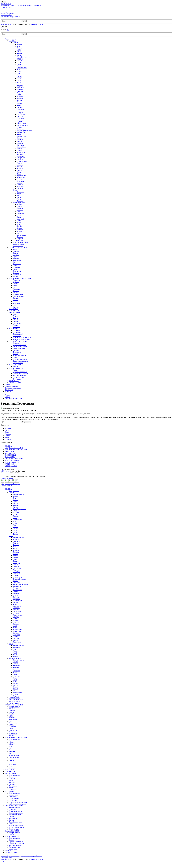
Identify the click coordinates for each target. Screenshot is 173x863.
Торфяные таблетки (19, 345)
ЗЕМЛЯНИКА (14, 310)
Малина (15, 265)
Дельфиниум (21, 123)
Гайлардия (20, 109)
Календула (20, 129)
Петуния (20, 159)
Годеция (19, 122)
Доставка (22, 5)
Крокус (15, 318)
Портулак (20, 163)
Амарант (20, 91)
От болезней (17, 336)
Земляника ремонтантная (13, 398)
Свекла (19, 75)
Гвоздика (20, 113)
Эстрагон (20, 238)
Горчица (20, 206)
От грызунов (17, 330)
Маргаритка (21, 152)
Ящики (15, 354)
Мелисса (20, 210)
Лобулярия (20, 145)
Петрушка (20, 213)
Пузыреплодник (18, 296)
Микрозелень (21, 235)
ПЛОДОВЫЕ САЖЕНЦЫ (18, 247)
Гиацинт (16, 316)
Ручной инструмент (19, 355)
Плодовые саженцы (11, 386)
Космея (19, 138)
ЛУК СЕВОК (13, 309)
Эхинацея (20, 186)
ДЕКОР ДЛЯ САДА (16, 368)
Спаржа (19, 77)
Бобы (18, 46)
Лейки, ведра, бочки (20, 346)
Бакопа (19, 95)
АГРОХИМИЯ (14, 328)
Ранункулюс (17, 323)
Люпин (19, 149)
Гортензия (16, 280)
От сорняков (17, 332)
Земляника (20, 192)
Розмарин (20, 237)
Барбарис (16, 282)
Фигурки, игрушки (19, 375)
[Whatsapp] (14, 482)
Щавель (19, 228)
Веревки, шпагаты (19, 348)
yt (5, 11)
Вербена (20, 104)
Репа (18, 73)
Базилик (19, 204)
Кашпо (15, 370)
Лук (18, 233)
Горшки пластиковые (20, 372)
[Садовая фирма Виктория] (10, 484)
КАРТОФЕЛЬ (14, 381)
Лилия (15, 314)
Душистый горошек (23, 125)
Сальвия (20, 170)
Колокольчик (21, 136)
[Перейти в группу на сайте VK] (3, 482)
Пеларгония (21, 158)
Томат (19, 78)
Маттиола (20, 154)
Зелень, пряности (19, 203)
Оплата (28, 5)
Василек (20, 102)
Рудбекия (20, 168)
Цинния (19, 183)
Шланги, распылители (20, 361)
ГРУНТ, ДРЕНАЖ (15, 382)
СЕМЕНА (12, 41)
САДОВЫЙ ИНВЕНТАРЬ (18, 341)
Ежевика (16, 258)
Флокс (19, 174)
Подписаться (26, 422)
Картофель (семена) (23, 57)
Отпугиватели (18, 363)
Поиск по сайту (6, 15)
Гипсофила (20, 118)
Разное (19, 199)
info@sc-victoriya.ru (36, 24)
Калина (15, 283)
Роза (14, 305)
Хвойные (16, 307)
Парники (16, 350)
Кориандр (20, 208)
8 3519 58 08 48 (6, 4)
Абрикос (16, 249)
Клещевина (21, 132)
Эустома (20, 185)
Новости (4, 5)
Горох (19, 50)
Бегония (19, 100)
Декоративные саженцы (13, 388)
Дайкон (19, 51)
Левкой (19, 141)
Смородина (17, 271)
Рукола (19, 215)
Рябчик (15, 325)
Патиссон (20, 64)
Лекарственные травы (20, 242)
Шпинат (20, 229)
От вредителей (18, 334)
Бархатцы (20, 98)
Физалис (20, 201)
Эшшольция (21, 188)
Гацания (20, 111)
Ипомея (19, 127)
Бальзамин (20, 96)
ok (3, 11)
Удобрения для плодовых (21, 339)
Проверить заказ (6, 7)
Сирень (15, 298)
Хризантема (21, 177)
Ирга (14, 262)
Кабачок (19, 53)
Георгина (20, 116)
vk (1, 11)
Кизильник (16, 289)
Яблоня (15, 276)
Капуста (19, 55)
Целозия (20, 179)
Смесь (19, 172)
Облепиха (16, 267)
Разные (19, 167)
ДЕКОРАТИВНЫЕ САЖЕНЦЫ (20, 278)
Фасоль (19, 82)
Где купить (11, 5)
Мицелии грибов (19, 244)
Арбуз (19, 194)
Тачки (15, 357)
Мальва (19, 150)
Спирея (15, 300)
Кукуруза (20, 59)
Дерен (15, 285)
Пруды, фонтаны (18, 377)
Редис (19, 69)
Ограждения (17, 379)
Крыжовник (17, 264)
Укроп (19, 222)
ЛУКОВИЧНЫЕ (14, 312)
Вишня (15, 253)
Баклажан (20, 44)
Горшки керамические (20, 373)
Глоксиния (20, 120)
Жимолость (17, 260)
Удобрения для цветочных (22, 337)
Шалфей (20, 226)
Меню (3, 2)
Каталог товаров (10, 39)
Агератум (20, 86)
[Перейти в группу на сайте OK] (6, 482)
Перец (19, 66)
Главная (7, 395)
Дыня (19, 197)
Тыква (19, 80)
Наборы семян (18, 246)
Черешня (16, 273)
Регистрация (10, 13)
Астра (19, 93)
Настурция (20, 156)
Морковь (20, 60)
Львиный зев (21, 147)
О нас (17, 5)
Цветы (15, 84)
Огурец (19, 62)
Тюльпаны (16, 327)
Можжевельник (18, 294)
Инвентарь (16, 343)
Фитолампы (17, 352)
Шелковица (17, 274)
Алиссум (20, 89)
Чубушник (16, 303)
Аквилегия (20, 87)
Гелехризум (21, 114)
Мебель (15, 366)
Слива (15, 269)
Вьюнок (19, 107)
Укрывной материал (20, 359)
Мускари (16, 319)
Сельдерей (20, 219)
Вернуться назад (14, 491)
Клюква (19, 195)
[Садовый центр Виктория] (10, 16)
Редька (19, 71)
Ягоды (15, 190)
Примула (20, 165)
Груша (15, 256)
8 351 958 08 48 (6, 24)
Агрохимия (9, 390)
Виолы (19, 105)
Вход (3, 13)
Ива (14, 287)
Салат (19, 217)
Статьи (7, 397)
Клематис (16, 291)
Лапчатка (16, 292)
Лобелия (20, 143)
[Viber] (17, 482)
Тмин (19, 220)
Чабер (19, 224)
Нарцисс (16, 321)
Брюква (19, 48)
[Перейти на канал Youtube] (10, 482)
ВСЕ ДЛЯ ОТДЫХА (16, 364)
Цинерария (20, 181)
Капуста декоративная (24, 131)
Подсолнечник (22, 68)
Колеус (19, 134)
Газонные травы (18, 240)
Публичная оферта (7, 478)
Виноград (16, 251)
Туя (14, 301)
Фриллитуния (21, 176)
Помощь (39, 5)
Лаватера (20, 140)
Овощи (15, 42)
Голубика (16, 255)
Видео (33, 5)
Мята (18, 212)
